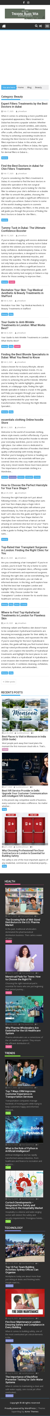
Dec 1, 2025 (12, 916)
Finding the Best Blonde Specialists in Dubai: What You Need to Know (25, 356)
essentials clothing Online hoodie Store (22, 421)
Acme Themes (31, 1411)
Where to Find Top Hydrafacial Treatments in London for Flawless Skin (23, 615)
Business (12, 477)
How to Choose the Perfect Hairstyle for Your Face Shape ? (24, 487)
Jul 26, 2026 (8, 733)
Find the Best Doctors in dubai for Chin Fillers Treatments (22, 167)
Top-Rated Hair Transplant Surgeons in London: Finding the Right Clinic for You (24, 550)
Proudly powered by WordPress (20, 1408)
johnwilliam (22, 111)
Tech (8, 1113)
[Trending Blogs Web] (4, 25)
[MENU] (47, 26)
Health (11, 282)
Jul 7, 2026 (8, 787)
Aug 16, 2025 (12, 1318)
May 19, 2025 (12, 1145)
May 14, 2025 (12, 1199)
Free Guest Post (26, 916)
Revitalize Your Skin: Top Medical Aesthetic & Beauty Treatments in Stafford (22, 293)
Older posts (10, 681)
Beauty (4, 158)
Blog (11, 314)
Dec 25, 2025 (12, 1263)
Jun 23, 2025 (12, 1024)
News (17, 604)
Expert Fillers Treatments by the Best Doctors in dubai (24, 105)
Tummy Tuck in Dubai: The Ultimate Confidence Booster (23, 229)
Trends (37, 477)
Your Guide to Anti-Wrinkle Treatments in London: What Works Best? (23, 325)
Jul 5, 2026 (8, 847)
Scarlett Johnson (22, 733)
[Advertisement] (25, 56)
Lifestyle (29, 477)
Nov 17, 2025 (12, 973)
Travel (5, 749)
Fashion (21, 477)
